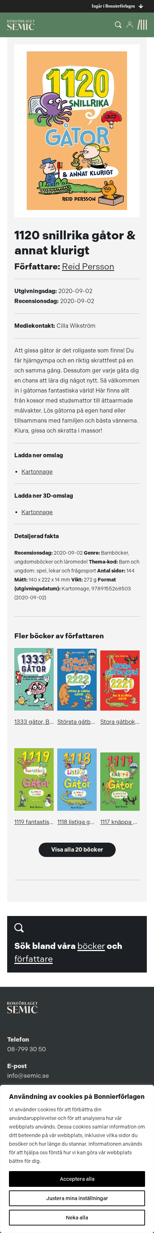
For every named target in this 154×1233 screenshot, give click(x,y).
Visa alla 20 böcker (77, 849)
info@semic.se (28, 1075)
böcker (91, 946)
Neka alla (77, 1217)
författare (33, 959)
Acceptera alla (77, 1179)
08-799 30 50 (26, 1049)
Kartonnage (37, 471)
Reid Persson (88, 267)
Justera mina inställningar (77, 1198)
